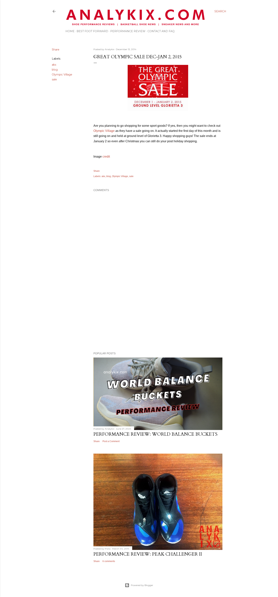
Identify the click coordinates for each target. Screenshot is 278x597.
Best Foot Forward (92, 31)
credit (106, 156)
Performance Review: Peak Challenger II (147, 554)
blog (55, 69)
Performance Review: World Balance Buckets (155, 434)
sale (54, 79)
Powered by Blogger (142, 585)
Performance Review (127, 31)
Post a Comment (111, 441)
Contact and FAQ (161, 31)
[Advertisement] (157, 315)
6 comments (109, 561)
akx (54, 64)
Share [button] (55, 49)
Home (70, 31)
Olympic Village (62, 74)
